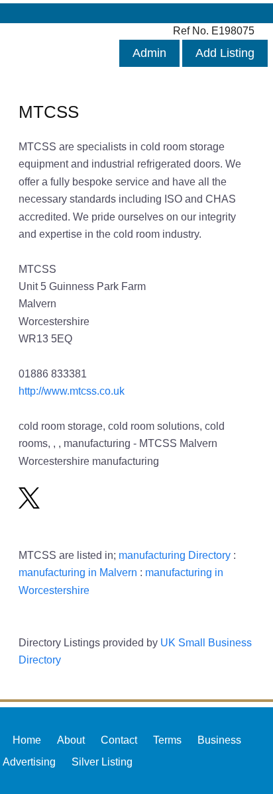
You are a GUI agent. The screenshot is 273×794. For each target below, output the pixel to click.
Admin (149, 53)
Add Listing (224, 53)
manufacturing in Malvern (78, 572)
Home (27, 740)
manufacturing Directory (175, 555)
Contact (119, 740)
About (71, 740)
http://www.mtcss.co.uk (72, 391)
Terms (167, 740)
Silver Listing (102, 762)
